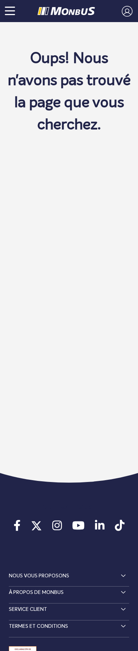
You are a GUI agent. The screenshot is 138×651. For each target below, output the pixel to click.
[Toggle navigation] (9, 11)
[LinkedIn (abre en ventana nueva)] (100, 528)
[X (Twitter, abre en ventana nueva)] (36, 528)
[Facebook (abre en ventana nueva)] (17, 528)
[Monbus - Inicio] (66, 11)
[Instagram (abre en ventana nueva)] (57, 528)
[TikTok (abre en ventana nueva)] (120, 528)
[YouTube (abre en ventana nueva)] (78, 528)
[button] (125, 11)
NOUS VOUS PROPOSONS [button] (39, 575)
